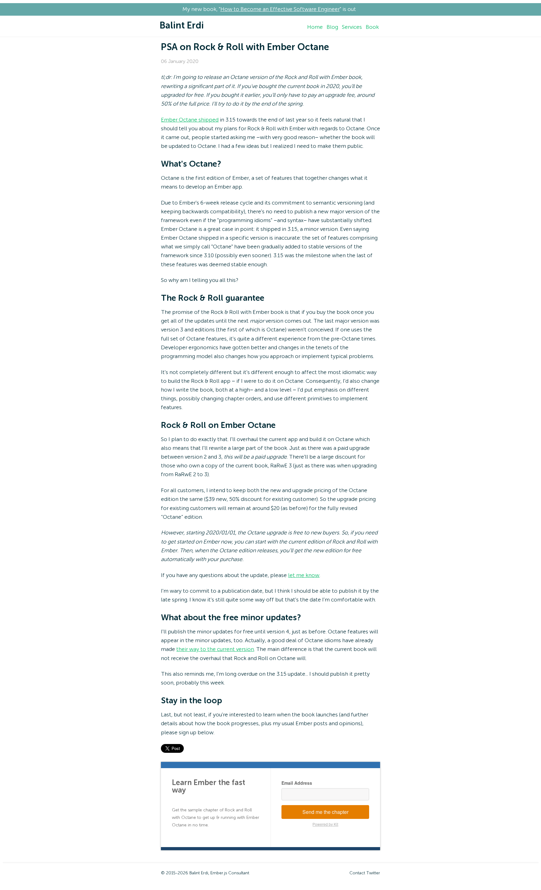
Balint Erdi (182, 26)
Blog (332, 27)
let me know (303, 575)
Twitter (373, 873)
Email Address (296, 783)
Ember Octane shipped (190, 120)
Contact (357, 873)
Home (315, 27)
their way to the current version (215, 649)
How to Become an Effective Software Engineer (280, 9)
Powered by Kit (325, 824)
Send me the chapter (325, 811)
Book (372, 27)
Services (352, 27)
